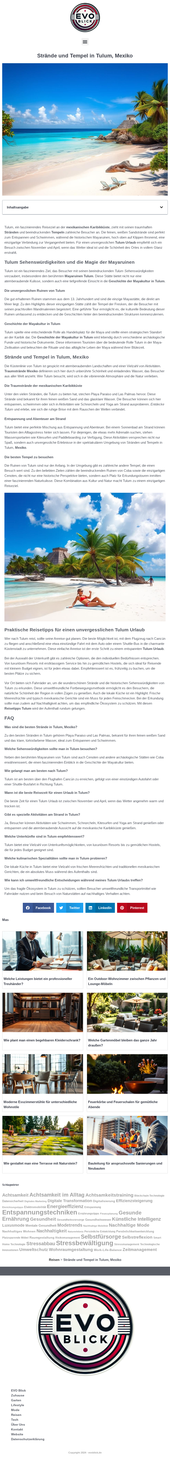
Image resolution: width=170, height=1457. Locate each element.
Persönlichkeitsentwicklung (135, 1231)
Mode (15, 1410)
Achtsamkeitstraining (109, 1194)
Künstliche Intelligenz (136, 1219)
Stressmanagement (126, 1244)
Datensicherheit (12, 1201)
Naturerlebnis (75, 1231)
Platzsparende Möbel (15, 1237)
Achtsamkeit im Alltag (57, 1195)
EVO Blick (18, 1390)
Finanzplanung (109, 1213)
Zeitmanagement (140, 1249)
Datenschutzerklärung (27, 1439)
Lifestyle (17, 1405)
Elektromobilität (35, 1207)
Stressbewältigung (84, 1243)
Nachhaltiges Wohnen (19, 1231)
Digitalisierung (104, 1201)
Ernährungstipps (88, 1213)
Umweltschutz (33, 1249)
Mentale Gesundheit (40, 1225)
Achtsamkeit (15, 1195)
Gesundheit (43, 1219)
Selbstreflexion (137, 1237)
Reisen (54, 1260)
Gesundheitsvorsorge (70, 1219)
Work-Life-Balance (108, 1250)
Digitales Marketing (35, 1201)
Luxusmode (13, 1225)
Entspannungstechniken (39, 1212)
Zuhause (17, 1395)
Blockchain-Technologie (149, 1195)
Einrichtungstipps (12, 1207)
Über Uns (18, 1424)
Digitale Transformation (70, 1201)
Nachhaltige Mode (129, 1225)
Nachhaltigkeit (52, 1230)
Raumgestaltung (41, 1237)
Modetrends (69, 1225)
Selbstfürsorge (101, 1236)
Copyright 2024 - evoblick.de (85, 1452)
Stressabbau (40, 1243)
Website (17, 1434)
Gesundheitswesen (98, 1219)
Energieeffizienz (65, 1206)
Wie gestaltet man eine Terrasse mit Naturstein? (40, 1163)
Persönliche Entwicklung (99, 1231)
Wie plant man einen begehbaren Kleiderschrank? (42, 1040)
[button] (85, 41)
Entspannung (92, 1207)
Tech (14, 1419)
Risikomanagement (67, 1237)
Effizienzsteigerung (134, 1201)
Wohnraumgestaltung (71, 1249)
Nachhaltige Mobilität (95, 1225)
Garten (16, 1400)
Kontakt (17, 1429)
